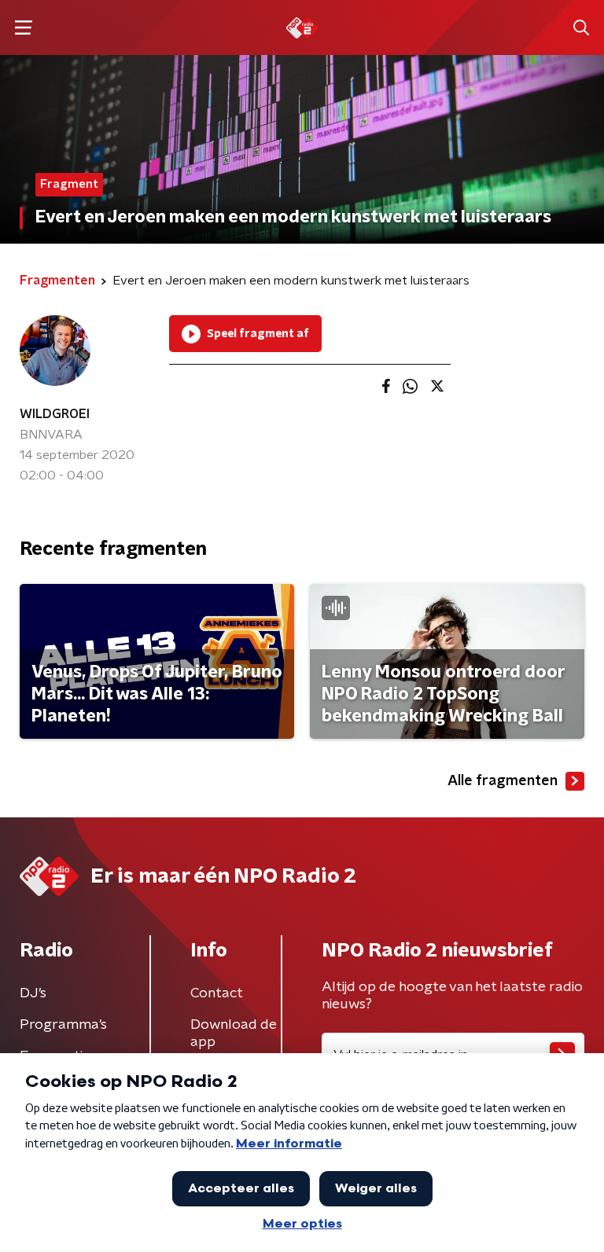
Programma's (63, 1025)
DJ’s (33, 993)
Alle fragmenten (502, 781)
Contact (216, 993)
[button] (23, 27)
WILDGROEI (55, 414)
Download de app (233, 1033)
